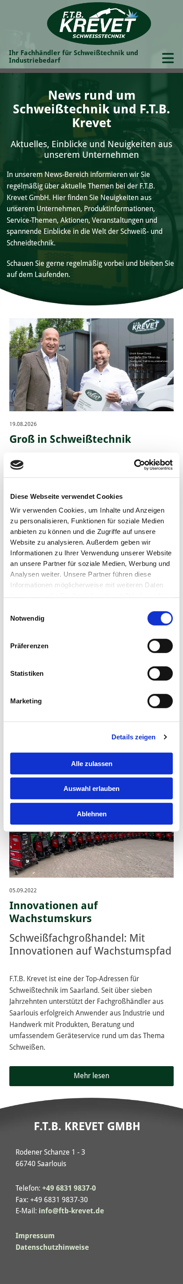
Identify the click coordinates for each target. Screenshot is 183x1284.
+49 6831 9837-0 (69, 1188)
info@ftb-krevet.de (71, 1211)
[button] (166, 59)
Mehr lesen (91, 1075)
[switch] (160, 645)
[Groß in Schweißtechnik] (91, 364)
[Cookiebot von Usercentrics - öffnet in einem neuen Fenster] (134, 465)
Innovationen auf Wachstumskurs (53, 912)
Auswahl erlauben (91, 788)
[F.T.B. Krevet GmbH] (99, 23)
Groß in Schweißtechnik (70, 439)
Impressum (35, 1236)
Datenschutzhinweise (52, 1247)
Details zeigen (133, 737)
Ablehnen (92, 813)
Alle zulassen (91, 763)
